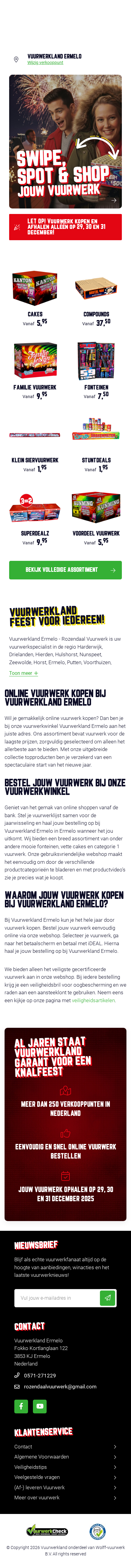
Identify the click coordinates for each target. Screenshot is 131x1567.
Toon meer (20, 673)
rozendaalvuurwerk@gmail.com (60, 1387)
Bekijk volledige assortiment (62, 570)
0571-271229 (40, 1376)
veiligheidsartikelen (93, 1000)
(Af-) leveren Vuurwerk (39, 1487)
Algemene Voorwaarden (41, 1457)
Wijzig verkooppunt (45, 63)
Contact (23, 1447)
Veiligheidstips (30, 1467)
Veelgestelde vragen (37, 1477)
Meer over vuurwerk (36, 1497)
